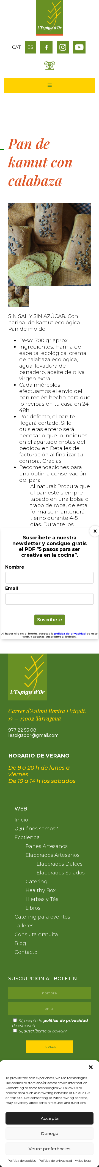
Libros (33, 908)
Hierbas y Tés (42, 899)
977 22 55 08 (22, 730)
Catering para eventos (42, 917)
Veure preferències (49, 1148)
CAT (16, 47)
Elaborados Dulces (59, 864)
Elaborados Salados (61, 873)
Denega (49, 1133)
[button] (91, 1067)
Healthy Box (41, 890)
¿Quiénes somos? (36, 829)
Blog (20, 943)
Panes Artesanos (47, 846)
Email (11, 588)
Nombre (14, 567)
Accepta (50, 1118)
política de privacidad (70, 633)
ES (30, 47)
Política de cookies (21, 1160)
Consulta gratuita (36, 935)
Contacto (26, 952)
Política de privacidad (55, 1160)
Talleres (24, 926)
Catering (37, 882)
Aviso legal (83, 1160)
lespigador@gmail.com (33, 735)
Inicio (21, 820)
